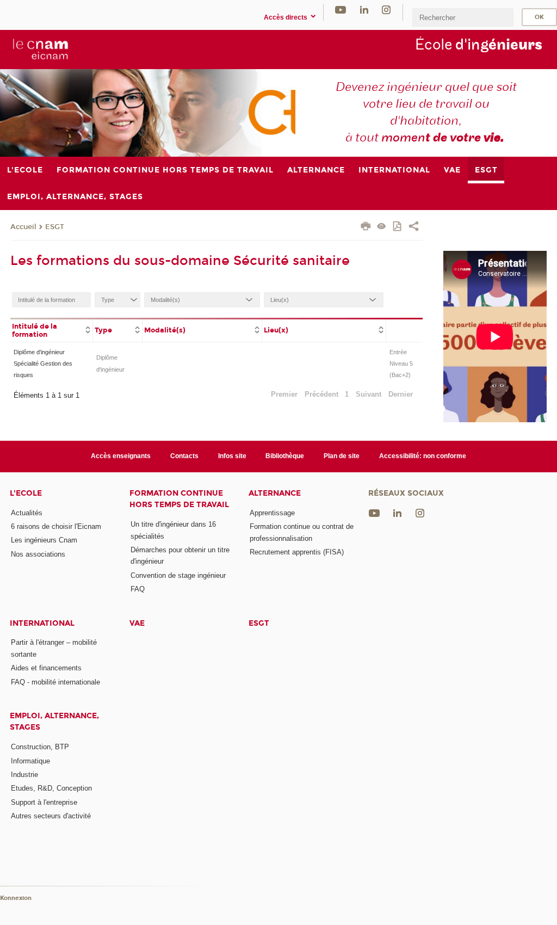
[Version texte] (381, 227)
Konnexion (16, 898)
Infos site (232, 456)
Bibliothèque (284, 456)
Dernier (400, 394)
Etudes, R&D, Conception (51, 788)
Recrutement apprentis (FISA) (297, 552)
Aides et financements (46, 668)
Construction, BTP (40, 747)
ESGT (54, 227)
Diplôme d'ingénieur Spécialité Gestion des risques (43, 364)
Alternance (275, 493)
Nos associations (38, 554)
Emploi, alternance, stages (54, 721)
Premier (284, 394)
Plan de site (342, 456)
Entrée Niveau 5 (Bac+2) (401, 364)
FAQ (138, 589)
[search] (462, 17)
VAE (137, 623)
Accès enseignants (121, 456)
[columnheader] (51, 330)
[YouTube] (340, 9)
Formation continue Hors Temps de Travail (179, 499)
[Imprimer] (365, 227)
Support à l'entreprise (44, 802)
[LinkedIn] (364, 9)
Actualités (26, 513)
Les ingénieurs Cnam (44, 540)
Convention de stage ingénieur (178, 575)
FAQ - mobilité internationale (55, 682)
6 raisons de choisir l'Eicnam (56, 526)
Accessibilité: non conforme (422, 456)
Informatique (30, 761)
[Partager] (413, 227)
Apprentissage (272, 513)
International (42, 623)
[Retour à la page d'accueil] (40, 49)
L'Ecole (26, 493)
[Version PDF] (398, 227)
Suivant (368, 394)
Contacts (184, 456)
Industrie (24, 774)
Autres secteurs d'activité (51, 816)
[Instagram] (386, 9)
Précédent (321, 394)
